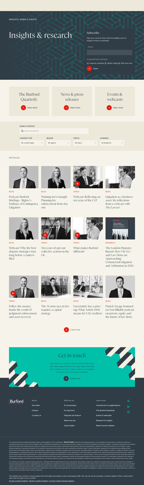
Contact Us (75, 378)
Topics (76, 138)
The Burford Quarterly (105, 410)
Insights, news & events (23, 19)
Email (90, 47)
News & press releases (105, 425)
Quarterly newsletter (97, 63)
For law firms (69, 410)
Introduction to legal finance (108, 405)
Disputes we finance (72, 415)
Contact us (36, 415)
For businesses (70, 405)
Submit (95, 68)
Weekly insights (112, 63)
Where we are (69, 420)
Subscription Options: (97, 59)
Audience (104, 138)
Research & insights (104, 420)
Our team (36, 405)
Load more (75, 329)
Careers (35, 410)
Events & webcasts (104, 415)
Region (50, 138)
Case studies (69, 425)
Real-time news (126, 63)
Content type (26, 138)
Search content (27, 126)
